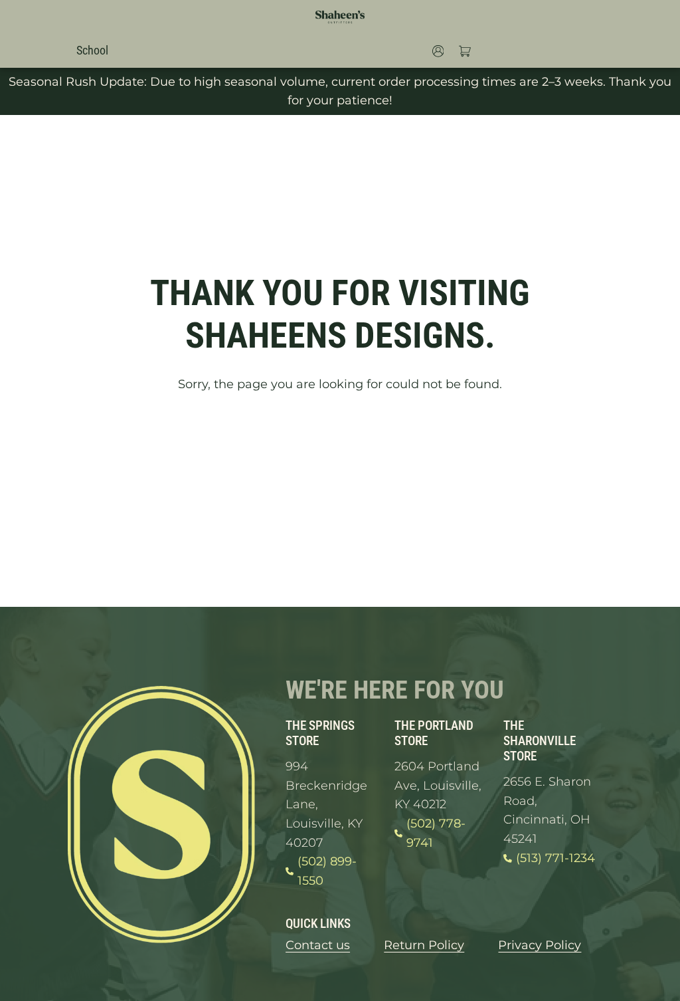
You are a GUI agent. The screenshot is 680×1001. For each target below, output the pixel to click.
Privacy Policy (539, 945)
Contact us (318, 945)
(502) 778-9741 (436, 832)
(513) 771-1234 (555, 858)
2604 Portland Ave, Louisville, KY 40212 (437, 785)
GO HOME (340, 433)
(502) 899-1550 (327, 870)
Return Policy (424, 945)
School (92, 50)
